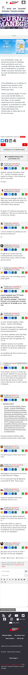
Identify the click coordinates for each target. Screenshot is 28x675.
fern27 (14, 395)
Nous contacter (10, 638)
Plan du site (20, 638)
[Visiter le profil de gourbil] (1, 490)
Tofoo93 (15, 164)
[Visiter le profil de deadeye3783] (1, 268)
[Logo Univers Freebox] (14, 2)
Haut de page (13, 658)
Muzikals (15, 190)
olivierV (22, 137)
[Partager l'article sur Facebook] (7, 141)
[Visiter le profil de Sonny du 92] (1, 465)
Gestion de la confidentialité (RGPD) (11, 646)
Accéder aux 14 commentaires (14, 149)
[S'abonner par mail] (15, 141)
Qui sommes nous (20, 635)
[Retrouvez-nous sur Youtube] (17, 615)
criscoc (15, 245)
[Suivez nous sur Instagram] (12, 619)
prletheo (15, 543)
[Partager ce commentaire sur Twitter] (9, 168)
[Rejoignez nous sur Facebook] (5, 619)
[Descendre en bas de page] (13, 168)
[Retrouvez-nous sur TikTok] (10, 615)
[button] (1, 580)
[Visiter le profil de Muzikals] (1, 190)
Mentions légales (7, 635)
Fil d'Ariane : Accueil (7, 664)
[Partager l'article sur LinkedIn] (11, 141)
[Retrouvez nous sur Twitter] (23, 615)
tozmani (15, 313)
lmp (13, 363)
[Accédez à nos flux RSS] (4, 615)
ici (1, 237)
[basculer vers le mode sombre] (6, 2)
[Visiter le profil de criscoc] (1, 246)
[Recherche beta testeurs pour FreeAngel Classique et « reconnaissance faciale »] (3, 144)
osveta (14, 223)
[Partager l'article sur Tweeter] (3, 141)
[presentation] (1, 580)
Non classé (17, 664)
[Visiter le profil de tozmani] (1, 314)
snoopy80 (16, 287)
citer (5, 168)
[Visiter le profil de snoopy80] (1, 287)
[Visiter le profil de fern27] (1, 396)
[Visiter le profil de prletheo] (1, 544)
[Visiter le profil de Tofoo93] (1, 164)
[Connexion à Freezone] (24, 2)
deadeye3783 (17, 268)
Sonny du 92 (17, 465)
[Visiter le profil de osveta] (1, 224)
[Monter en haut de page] (15, 168)
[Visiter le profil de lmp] (1, 364)
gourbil (14, 489)
